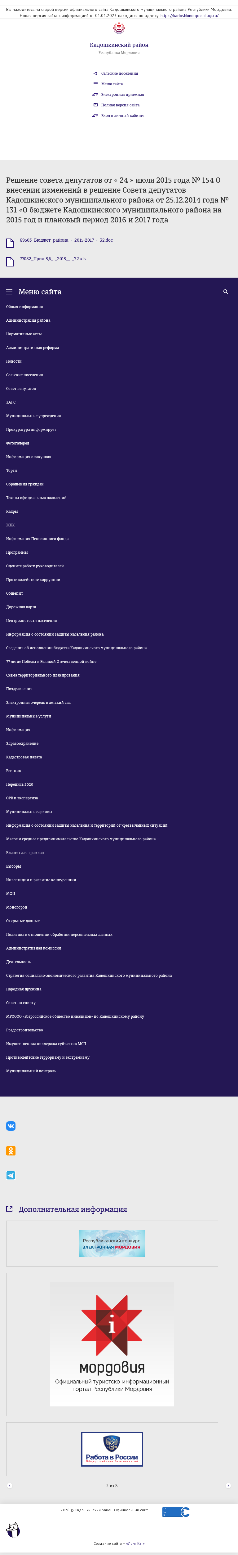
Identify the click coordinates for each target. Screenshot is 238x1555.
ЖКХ (10, 525)
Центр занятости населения (31, 621)
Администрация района (28, 320)
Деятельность (18, 962)
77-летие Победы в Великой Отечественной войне (51, 661)
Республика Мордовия (119, 53)
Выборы (13, 866)
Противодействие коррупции (33, 580)
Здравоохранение (22, 743)
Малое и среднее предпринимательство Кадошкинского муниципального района (81, 839)
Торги (11, 470)
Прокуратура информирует (31, 429)
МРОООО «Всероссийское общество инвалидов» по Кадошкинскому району (75, 1016)
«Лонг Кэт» (135, 1543)
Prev (9, 1486)
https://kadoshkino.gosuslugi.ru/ (189, 15)
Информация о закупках (28, 457)
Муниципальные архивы (29, 812)
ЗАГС (10, 402)
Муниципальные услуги (28, 716)
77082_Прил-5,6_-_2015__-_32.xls (53, 258)
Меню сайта (112, 84)
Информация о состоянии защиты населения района (55, 634)
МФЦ (10, 893)
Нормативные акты (24, 334)
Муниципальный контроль (31, 1071)
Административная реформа (32, 348)
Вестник (13, 771)
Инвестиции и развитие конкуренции (41, 880)
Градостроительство (24, 1030)
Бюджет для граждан (25, 853)
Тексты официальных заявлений (36, 498)
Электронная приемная (122, 94)
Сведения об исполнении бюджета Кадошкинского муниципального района (76, 648)
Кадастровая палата (24, 757)
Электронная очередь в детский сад (38, 702)
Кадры (12, 511)
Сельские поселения (119, 73)
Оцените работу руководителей (35, 566)
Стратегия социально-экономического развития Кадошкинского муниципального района (89, 975)
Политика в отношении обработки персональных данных (59, 934)
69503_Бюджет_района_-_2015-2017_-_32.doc (66, 240)
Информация (18, 730)
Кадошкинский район (119, 45)
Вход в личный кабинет (123, 116)
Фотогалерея (17, 443)
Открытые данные (23, 921)
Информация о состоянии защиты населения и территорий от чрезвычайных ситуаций (87, 825)
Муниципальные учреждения (33, 416)
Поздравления (19, 689)
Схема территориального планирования (43, 675)
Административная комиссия (33, 948)
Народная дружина (23, 989)
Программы (17, 552)
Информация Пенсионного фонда (37, 539)
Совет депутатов (21, 389)
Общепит (14, 593)
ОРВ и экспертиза (22, 798)
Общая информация (24, 307)
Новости (14, 361)
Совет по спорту (21, 1003)
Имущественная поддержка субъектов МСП (46, 1044)
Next (228, 1486)
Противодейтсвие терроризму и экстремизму (48, 1057)
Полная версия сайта (120, 105)
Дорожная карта (21, 607)
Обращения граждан (25, 484)
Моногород (16, 907)
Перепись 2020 (19, 784)
